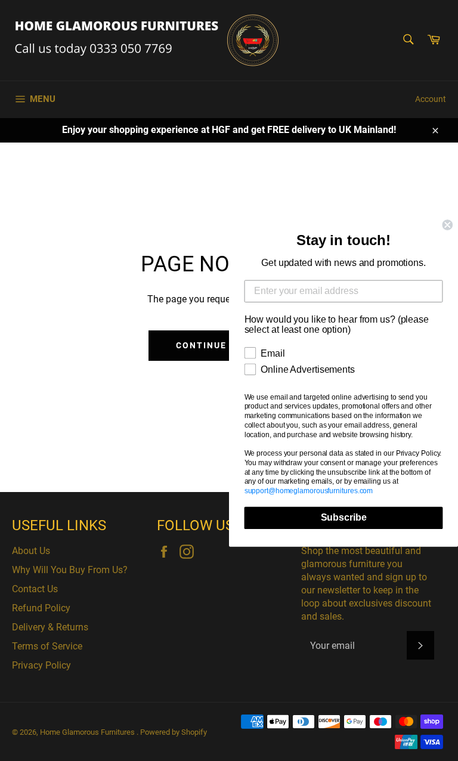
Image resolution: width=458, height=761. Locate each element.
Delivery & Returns (50, 627)
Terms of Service (47, 646)
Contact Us (35, 589)
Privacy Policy (41, 665)
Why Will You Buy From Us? (70, 570)
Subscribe (344, 518)
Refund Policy (41, 608)
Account (430, 99)
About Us (31, 550)
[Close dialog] (447, 225)
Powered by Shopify (173, 732)
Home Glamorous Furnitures (88, 732)
